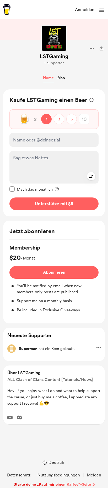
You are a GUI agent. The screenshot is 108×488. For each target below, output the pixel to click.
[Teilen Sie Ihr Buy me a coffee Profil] (101, 48)
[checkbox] (31, 189)
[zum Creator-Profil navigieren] (54, 38)
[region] (54, 152)
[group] (54, 278)
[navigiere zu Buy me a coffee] (6, 9)
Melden (94, 474)
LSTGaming (54, 56)
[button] (102, 10)
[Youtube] (10, 417)
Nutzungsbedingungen (58, 474)
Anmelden (84, 9)
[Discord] (19, 417)
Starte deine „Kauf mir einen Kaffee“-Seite (52, 484)
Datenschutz (19, 474)
